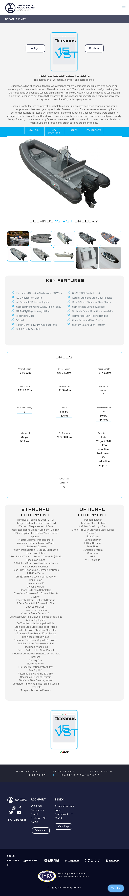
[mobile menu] (123, 7)
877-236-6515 (17, 819)
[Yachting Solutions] (20, 7)
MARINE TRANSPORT (80, 775)
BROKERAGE (64, 771)
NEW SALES (27, 771)
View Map (40, 830)
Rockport (38, 799)
